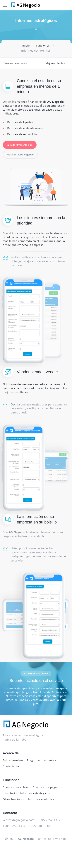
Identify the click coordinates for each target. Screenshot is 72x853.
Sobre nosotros (13, 760)
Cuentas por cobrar (16, 787)
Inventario (10, 793)
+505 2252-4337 (14, 826)
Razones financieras (15, 63)
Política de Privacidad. (52, 839)
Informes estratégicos (35, 793)
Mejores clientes (55, 63)
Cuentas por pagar (45, 787)
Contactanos (11, 766)
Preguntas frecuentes (41, 760)
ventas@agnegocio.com (18, 820)
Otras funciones (14, 799)
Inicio (26, 45)
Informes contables (41, 799)
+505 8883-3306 (40, 826)
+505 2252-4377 (49, 820)
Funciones (43, 45)
